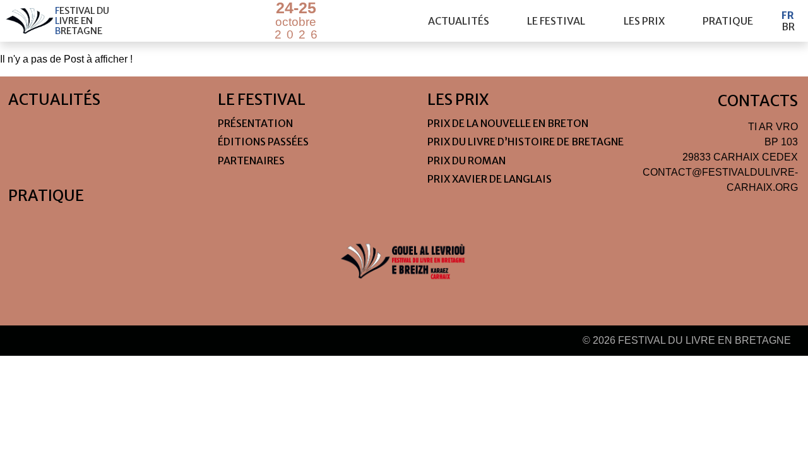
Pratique (728, 21)
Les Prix (644, 21)
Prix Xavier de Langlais (489, 179)
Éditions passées (263, 141)
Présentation (255, 123)
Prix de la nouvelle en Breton (507, 123)
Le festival (556, 21)
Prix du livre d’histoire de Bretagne (525, 141)
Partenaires (251, 160)
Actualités (458, 21)
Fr (787, 15)
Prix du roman (466, 160)
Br (788, 26)
